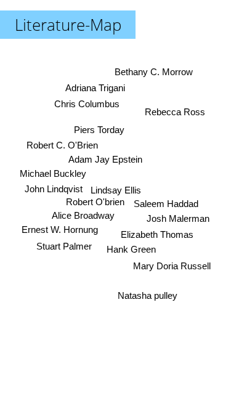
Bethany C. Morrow (154, 72)
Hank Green (131, 249)
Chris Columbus (87, 104)
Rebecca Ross (175, 112)
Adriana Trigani (95, 88)
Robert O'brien (95, 202)
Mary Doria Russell (172, 266)
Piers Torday (99, 129)
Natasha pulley (147, 295)
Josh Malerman (178, 218)
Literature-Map (68, 25)
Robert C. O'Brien (62, 145)
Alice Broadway (83, 215)
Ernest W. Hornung (60, 229)
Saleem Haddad (166, 203)
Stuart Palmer (64, 245)
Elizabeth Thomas (157, 234)
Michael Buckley (53, 173)
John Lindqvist (54, 188)
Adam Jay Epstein (105, 159)
